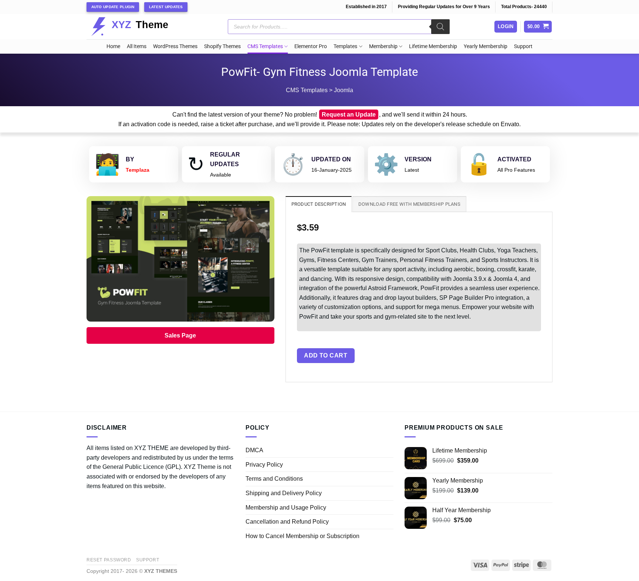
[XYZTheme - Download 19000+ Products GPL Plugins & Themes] (136, 26)
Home (113, 46)
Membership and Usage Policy (286, 507)
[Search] (440, 26)
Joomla (343, 90)
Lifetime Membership (433, 46)
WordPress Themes (175, 46)
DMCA (254, 450)
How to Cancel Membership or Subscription (302, 536)
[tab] (318, 204)
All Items (136, 46)
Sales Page (180, 335)
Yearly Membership (485, 46)
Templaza (137, 170)
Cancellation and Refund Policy (287, 521)
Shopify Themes (222, 46)
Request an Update (349, 114)
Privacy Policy (264, 464)
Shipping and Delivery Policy (284, 493)
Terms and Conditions (274, 479)
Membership (383, 46)
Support (523, 46)
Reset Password (109, 559)
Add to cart (325, 355)
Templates (345, 46)
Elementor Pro (310, 46)
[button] (538, 27)
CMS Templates (265, 46)
